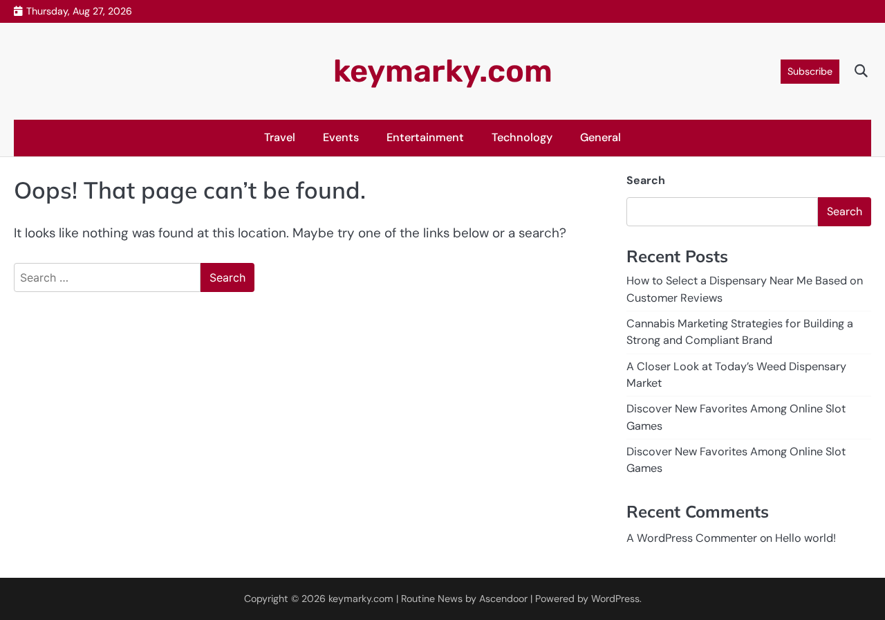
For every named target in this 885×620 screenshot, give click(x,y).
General (600, 137)
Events (341, 137)
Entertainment (425, 137)
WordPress (615, 598)
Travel (279, 137)
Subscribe (810, 71)
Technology (522, 137)
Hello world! (805, 538)
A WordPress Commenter (691, 538)
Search (645, 180)
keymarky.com (442, 71)
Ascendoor (503, 598)
